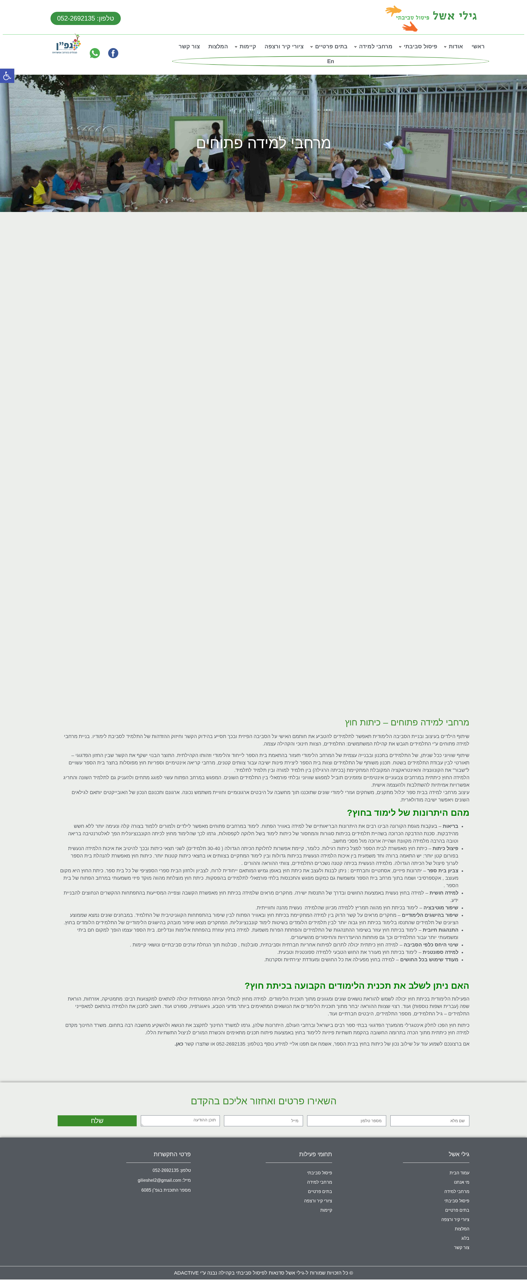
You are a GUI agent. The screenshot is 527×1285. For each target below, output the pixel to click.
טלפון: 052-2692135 (172, 1170)
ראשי (478, 46)
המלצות (218, 46)
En (330, 61)
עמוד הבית (459, 1173)
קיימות (248, 46)
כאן (179, 1044)
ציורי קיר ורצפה (284, 46)
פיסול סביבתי (420, 46)
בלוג (465, 1238)
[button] (7, 76)
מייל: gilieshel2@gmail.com (164, 1180)
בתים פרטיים (331, 46)
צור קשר (189, 46)
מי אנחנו (461, 1182)
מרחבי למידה (376, 46)
